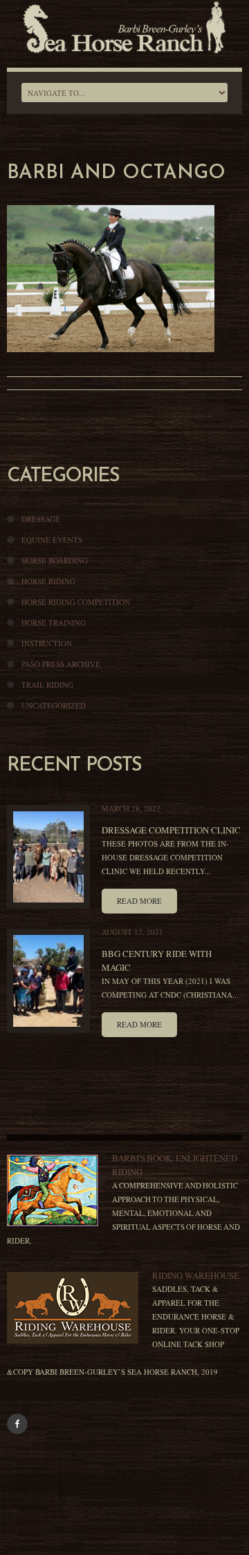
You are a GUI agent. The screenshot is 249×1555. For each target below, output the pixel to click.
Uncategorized (53, 705)
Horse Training (53, 622)
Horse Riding (48, 581)
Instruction (46, 643)
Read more (139, 901)
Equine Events (51, 539)
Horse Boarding (54, 560)
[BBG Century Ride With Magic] (48, 980)
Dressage (40, 519)
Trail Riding (47, 684)
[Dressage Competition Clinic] (48, 856)
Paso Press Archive (60, 664)
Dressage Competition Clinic (171, 830)
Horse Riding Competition (75, 602)
